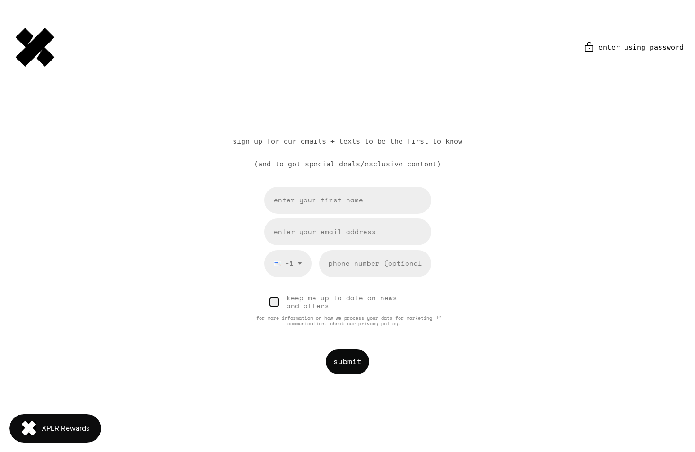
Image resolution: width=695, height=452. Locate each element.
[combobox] (288, 263)
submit (347, 361)
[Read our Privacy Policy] (439, 319)
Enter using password (641, 47)
